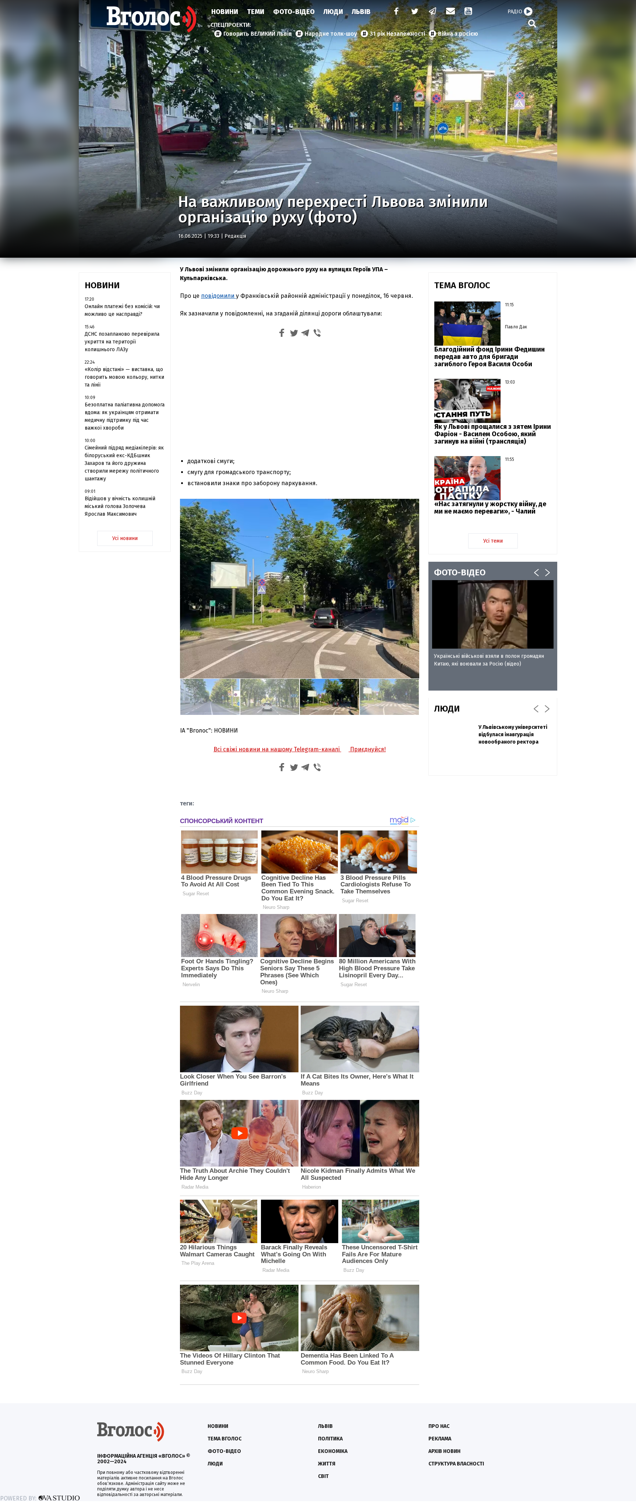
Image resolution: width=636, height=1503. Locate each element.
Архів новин (444, 1451)
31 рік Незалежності (397, 33)
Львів (361, 12)
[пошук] (532, 23)
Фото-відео (224, 1451)
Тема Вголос (224, 1439)
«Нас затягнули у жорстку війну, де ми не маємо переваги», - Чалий (490, 507)
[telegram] (433, 11)
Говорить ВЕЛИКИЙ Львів (257, 33)
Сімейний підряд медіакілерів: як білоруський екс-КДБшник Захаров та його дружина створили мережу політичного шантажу (124, 463)
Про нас (438, 1426)
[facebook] (394, 11)
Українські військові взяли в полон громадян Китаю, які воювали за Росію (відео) (489, 660)
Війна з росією (458, 33)
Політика (330, 1439)
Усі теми (493, 541)
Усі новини (125, 538)
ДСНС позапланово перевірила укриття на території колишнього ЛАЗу (122, 342)
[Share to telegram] (305, 334)
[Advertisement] (299, 396)
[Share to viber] (317, 334)
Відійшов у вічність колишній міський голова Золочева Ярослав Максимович (120, 506)
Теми (255, 12)
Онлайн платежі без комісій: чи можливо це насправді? (122, 310)
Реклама (439, 1439)
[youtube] (468, 11)
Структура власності (456, 1464)
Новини (224, 12)
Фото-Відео (294, 12)
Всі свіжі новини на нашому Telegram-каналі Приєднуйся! (299, 749)
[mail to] (450, 11)
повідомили (218, 295)
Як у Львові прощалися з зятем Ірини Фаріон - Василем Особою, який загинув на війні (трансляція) (492, 434)
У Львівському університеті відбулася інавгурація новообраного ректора (512, 734)
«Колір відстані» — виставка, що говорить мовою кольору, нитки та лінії (124, 377)
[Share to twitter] (294, 334)
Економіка (332, 1451)
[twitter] (414, 11)
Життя (326, 1464)
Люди (333, 12)
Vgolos (151, 19)
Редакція (235, 236)
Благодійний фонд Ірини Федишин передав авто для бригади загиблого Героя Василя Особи (489, 357)
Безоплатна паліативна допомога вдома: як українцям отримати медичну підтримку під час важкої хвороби (125, 416)
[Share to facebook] (282, 334)
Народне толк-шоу (331, 33)
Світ (323, 1476)
